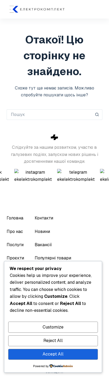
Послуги (15, 245)
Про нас (15, 231)
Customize (53, 327)
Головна (15, 218)
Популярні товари (53, 258)
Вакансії (43, 245)
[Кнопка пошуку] (97, 114)
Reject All (53, 340)
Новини (42, 231)
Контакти (44, 218)
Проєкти (15, 258)
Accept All (53, 354)
